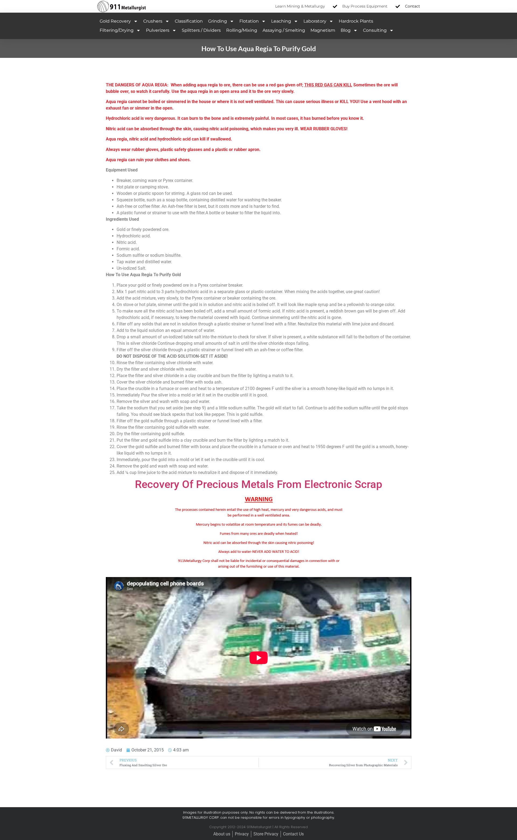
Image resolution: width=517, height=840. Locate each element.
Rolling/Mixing (241, 30)
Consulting (375, 30)
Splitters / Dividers (201, 30)
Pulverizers (157, 30)
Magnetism (322, 30)
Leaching (281, 21)
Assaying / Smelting (284, 30)
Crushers (152, 21)
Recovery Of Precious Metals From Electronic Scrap (258, 484)
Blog (346, 30)
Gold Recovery (115, 21)
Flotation (249, 21)
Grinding (217, 21)
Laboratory (314, 21)
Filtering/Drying (117, 30)
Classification (189, 21)
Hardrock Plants (356, 21)
